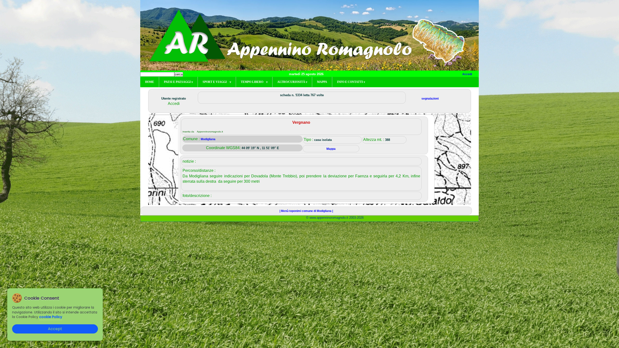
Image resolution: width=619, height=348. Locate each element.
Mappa (322, 82)
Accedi (467, 74)
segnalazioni (430, 98)
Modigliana (208, 139)
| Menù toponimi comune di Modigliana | (306, 211)
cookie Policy (50, 316)
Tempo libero (254, 82)
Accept (55, 329)
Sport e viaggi (217, 82)
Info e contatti (351, 82)
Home (149, 82)
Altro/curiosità (292, 82)
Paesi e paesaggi (178, 82)
